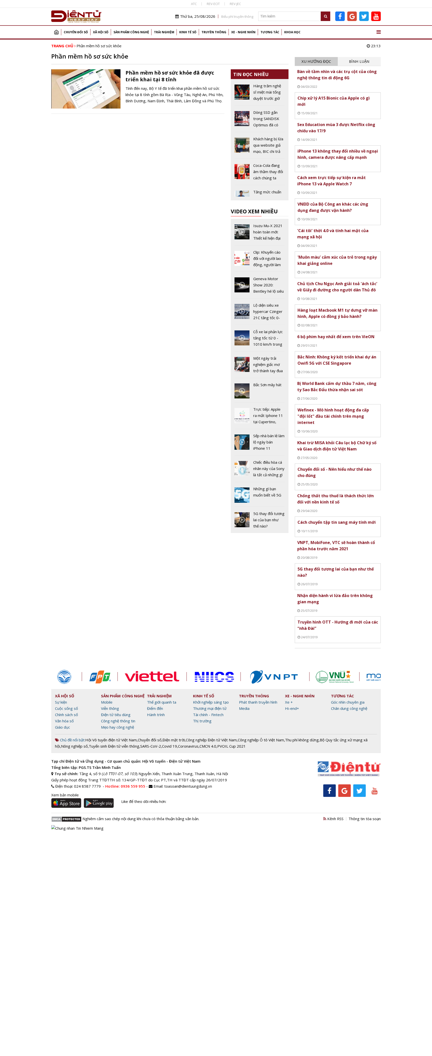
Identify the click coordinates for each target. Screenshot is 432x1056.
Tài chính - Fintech (208, 714)
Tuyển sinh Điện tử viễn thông (114, 746)
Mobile (106, 702)
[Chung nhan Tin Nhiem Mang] (77, 827)
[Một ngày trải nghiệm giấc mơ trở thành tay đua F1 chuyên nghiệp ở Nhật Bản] (259, 366)
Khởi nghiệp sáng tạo (211, 702)
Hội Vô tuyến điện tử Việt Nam (111, 739)
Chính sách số (66, 714)
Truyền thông (214, 32)
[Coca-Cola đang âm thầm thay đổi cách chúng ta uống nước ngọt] (259, 173)
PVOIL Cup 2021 (231, 746)
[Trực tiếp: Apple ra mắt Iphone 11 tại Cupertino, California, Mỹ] (259, 417)
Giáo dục (62, 727)
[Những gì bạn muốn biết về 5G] (259, 496)
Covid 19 (169, 746)
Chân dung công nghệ (349, 708)
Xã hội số (100, 32)
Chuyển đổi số (76, 32)
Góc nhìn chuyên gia (347, 702)
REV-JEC (235, 4)
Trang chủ (56, 32)
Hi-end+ (292, 708)
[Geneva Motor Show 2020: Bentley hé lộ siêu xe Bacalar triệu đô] (259, 287)
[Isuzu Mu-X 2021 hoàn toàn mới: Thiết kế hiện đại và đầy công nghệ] (259, 234)
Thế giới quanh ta (161, 702)
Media (244, 708)
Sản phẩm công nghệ (131, 32)
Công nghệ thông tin (118, 720)
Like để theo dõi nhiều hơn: (143, 801)
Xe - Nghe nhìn (243, 32)
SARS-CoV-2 (150, 746)
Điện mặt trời (173, 739)
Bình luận (359, 61)
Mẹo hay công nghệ (117, 727)
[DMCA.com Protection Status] (66, 818)
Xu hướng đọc (316, 61)
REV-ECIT (213, 4)
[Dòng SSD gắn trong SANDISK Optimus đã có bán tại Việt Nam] (259, 120)
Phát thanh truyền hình (258, 702)
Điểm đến (155, 708)
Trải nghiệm (164, 32)
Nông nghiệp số (74, 746)
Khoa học (292, 32)
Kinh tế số (187, 32)
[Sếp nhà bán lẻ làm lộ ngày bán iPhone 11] (259, 444)
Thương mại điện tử (209, 708)
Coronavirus (188, 746)
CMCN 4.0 (208, 746)
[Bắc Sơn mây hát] (259, 392)
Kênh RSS (335, 818)
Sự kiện (61, 702)
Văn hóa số (64, 720)
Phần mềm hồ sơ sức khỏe (99, 45)
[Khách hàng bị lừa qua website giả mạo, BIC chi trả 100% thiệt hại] (259, 147)
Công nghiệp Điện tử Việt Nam (211, 739)
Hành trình (156, 714)
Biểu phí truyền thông (237, 16)
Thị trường (202, 720)
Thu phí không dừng (302, 739)
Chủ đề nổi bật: (72, 739)
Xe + (289, 702)
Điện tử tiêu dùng (115, 714)
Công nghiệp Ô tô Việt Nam (261, 739)
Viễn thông (110, 708)
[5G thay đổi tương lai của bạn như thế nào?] (259, 519)
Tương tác (269, 32)
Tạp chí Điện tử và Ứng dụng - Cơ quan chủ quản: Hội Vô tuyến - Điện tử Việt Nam (125, 761)
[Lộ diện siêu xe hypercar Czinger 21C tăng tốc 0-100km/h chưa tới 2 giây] (259, 313)
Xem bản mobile (65, 794)
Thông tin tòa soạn (364, 818)
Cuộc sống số (66, 708)
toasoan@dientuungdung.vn (188, 786)
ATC (194, 4)
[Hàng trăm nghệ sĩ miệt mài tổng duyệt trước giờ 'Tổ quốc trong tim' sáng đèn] (259, 94)
